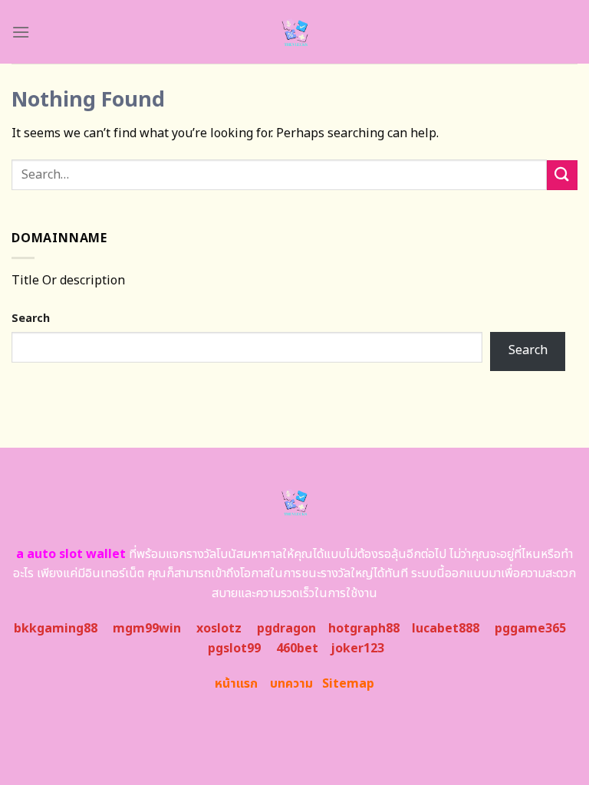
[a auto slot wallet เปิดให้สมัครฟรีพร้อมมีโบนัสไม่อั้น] (295, 32)
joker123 (357, 648)
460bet (297, 648)
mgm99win (147, 628)
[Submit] (562, 175)
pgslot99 (234, 648)
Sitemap (348, 684)
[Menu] (21, 32)
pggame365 (530, 628)
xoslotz (219, 628)
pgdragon (286, 628)
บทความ (291, 684)
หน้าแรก (236, 684)
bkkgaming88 (55, 628)
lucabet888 (445, 628)
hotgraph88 (364, 628)
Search (31, 318)
